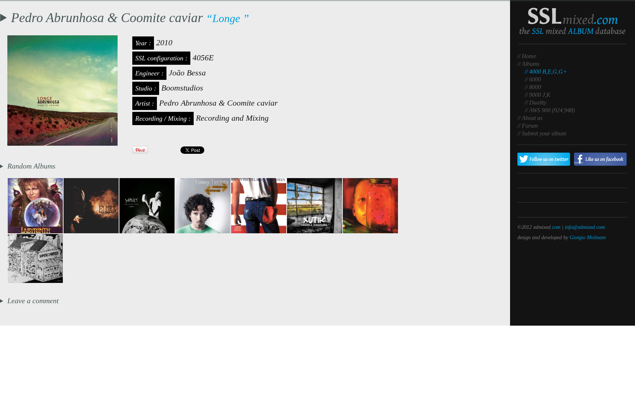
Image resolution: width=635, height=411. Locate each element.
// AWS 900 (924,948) (550, 110)
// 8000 (533, 87)
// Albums (528, 64)
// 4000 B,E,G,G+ (546, 71)
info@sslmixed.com (585, 227)
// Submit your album (541, 133)
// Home (526, 56)
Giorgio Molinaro (588, 237)
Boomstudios (182, 87)
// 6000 (533, 79)
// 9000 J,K (537, 95)
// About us (529, 118)
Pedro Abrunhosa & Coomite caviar (218, 102)
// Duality (535, 102)
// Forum (527, 126)
